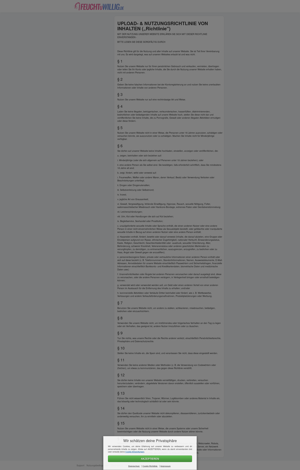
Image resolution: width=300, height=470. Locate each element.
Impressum (165, 466)
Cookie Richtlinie (150, 466)
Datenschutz (134, 466)
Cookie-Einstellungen (134, 451)
